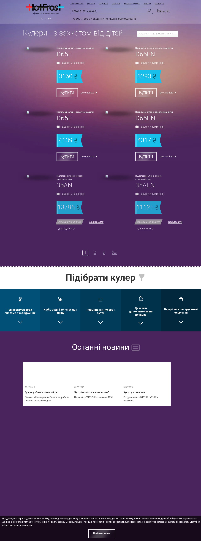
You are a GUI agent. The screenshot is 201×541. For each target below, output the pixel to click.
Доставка (103, 4)
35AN (64, 185)
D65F (64, 54)
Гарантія (116, 4)
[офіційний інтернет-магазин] (45, 8)
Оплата (91, 4)
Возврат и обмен (132, 4)
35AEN (145, 185)
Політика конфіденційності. (18, 525)
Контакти (159, 4)
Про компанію (76, 4)
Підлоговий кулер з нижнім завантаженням (70, 177)
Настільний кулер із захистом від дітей (75, 48)
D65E (64, 118)
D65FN (145, 54)
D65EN (145, 118)
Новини (147, 4)
